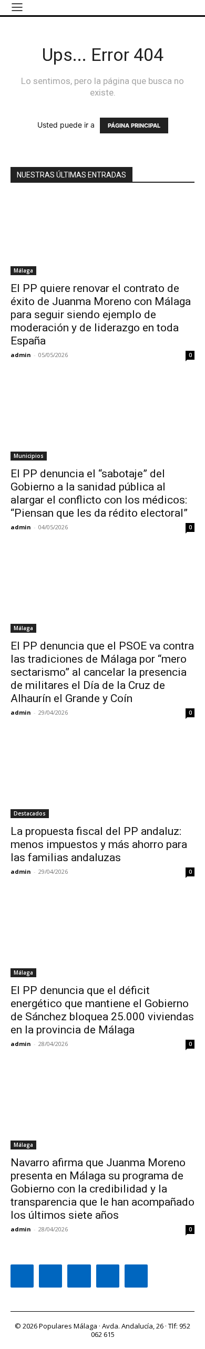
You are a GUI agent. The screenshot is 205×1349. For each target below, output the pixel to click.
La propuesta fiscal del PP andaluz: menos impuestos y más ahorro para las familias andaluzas (99, 844)
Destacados (30, 813)
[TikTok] (78, 1276)
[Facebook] (22, 1276)
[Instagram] (50, 1276)
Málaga (23, 270)
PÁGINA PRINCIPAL (134, 125)
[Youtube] (136, 1276)
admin (21, 355)
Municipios (29, 455)
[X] (107, 1276)
